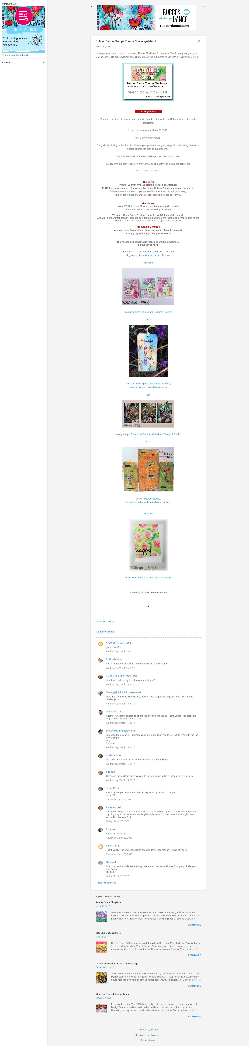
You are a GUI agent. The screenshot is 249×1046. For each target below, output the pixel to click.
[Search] (204, 7)
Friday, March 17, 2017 (117, 821)
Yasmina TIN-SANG (116, 643)
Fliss (108, 862)
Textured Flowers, (151, 498)
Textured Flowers (163, 312)
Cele (161, 502)
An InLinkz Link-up (105, 621)
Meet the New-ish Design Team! (113, 994)
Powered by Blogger (148, 1029)
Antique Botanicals (132, 434)
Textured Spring (140, 383)
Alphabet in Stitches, (160, 383)
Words (142, 387)
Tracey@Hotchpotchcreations (121, 692)
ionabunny (111, 755)
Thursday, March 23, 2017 (119, 837)
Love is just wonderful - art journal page (117, 963)
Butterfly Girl (151, 434)
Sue (108, 771)
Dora (108, 829)
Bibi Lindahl (112, 659)
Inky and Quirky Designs (118, 730)
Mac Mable (111, 711)
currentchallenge (105, 631)
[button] (199, 41)
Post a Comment (107, 882)
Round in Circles (134, 502)
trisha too (111, 807)
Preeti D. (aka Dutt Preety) (119, 676)
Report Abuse (148, 1040)
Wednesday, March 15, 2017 (120, 651)
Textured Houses (140, 312)
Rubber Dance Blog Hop (108, 902)
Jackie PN (111, 788)
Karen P (110, 845)
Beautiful (134, 387)
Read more (194, 924)
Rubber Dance (152, 255)
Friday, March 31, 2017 (117, 876)
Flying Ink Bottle (172, 434)
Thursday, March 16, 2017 (119, 799)
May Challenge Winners (108, 933)
